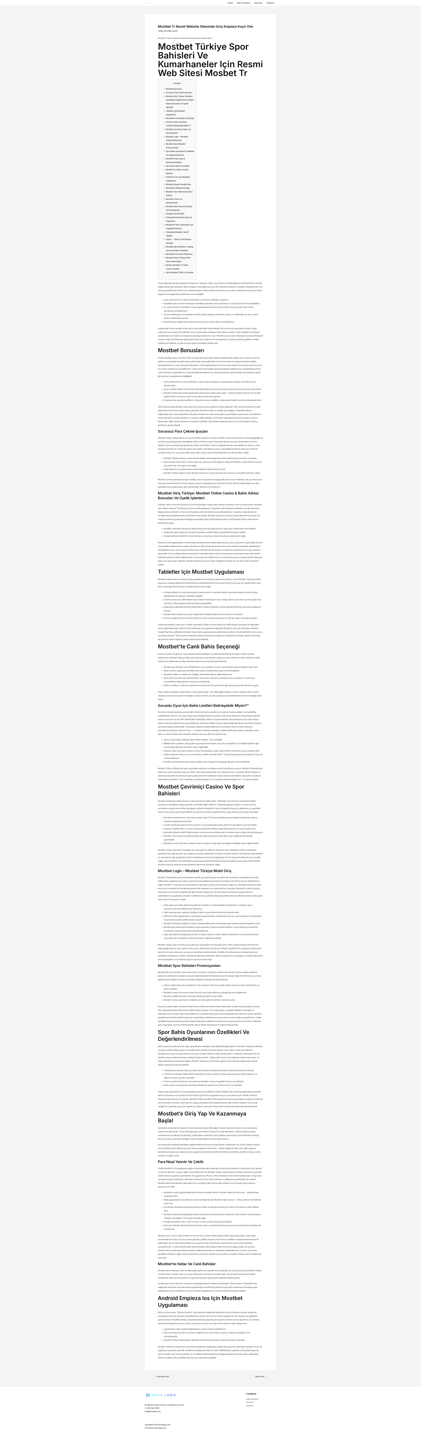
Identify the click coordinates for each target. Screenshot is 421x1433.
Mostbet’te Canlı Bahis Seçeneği (180, 118)
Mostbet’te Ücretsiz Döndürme (179, 254)
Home (230, 3)
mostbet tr (187, 376)
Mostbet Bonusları (174, 89)
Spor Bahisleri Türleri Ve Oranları (180, 272)
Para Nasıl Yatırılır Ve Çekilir (177, 166)
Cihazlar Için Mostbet (175, 214)
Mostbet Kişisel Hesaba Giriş (178, 184)
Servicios (258, 3)
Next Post (261, 1376)
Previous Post (161, 1376)
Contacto (270, 3)
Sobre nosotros (243, 3)
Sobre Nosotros (252, 1399)
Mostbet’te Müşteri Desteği (177, 188)
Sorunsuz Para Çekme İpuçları (179, 92)
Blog (161, 31)
